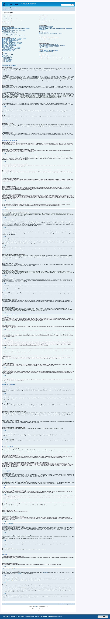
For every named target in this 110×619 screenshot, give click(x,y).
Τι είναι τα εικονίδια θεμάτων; (6, 61)
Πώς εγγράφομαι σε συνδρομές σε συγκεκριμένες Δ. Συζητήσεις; (49, 46)
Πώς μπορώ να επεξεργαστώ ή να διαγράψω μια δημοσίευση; (12, 39)
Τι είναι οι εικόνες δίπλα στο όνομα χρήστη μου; (9, 32)
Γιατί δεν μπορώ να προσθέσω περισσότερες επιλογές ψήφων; (12, 42)
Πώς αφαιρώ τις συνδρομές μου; (44, 47)
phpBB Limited (45, 572)
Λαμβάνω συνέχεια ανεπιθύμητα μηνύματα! (45, 27)
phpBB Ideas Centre (9, 580)
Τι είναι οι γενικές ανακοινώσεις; (7, 57)
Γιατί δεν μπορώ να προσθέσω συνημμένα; (9, 45)
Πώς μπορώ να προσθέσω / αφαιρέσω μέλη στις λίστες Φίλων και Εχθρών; (50, 33)
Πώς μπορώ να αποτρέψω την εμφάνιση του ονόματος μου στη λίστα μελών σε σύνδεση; (16, 28)
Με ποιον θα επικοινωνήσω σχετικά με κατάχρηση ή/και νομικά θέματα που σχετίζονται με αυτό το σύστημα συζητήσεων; (55, 57)
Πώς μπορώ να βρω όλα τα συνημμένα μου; (46, 51)
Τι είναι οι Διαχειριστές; (42, 16)
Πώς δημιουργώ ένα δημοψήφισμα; (7, 41)
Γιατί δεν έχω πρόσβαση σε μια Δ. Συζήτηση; (9, 44)
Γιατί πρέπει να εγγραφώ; (6, 16)
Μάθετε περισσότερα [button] (57, 616)
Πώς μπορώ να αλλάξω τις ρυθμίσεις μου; (8, 27)
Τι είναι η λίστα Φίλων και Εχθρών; (44, 32)
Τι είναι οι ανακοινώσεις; (6, 58)
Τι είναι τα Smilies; (5, 55)
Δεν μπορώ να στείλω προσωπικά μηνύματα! (46, 26)
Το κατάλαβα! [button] (103, 616)
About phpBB (20, 573)
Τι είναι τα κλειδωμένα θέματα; (7, 60)
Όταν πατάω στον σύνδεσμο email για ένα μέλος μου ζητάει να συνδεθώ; (13, 35)
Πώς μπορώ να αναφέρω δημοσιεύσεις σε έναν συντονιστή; (11, 47)
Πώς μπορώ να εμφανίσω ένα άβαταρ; (8, 33)
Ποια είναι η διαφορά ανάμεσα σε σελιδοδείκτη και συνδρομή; (48, 44)
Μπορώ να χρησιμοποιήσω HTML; (7, 54)
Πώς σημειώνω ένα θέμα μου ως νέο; (8, 50)
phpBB (10, 173)
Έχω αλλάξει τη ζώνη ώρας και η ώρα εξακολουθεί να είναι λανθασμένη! (13, 30)
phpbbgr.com (43, 608)
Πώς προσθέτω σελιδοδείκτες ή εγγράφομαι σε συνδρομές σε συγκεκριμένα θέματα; (52, 45)
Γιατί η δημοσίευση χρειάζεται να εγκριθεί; (8, 49)
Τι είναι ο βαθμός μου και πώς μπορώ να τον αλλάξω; (10, 34)
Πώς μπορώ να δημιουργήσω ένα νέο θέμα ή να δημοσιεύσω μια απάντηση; (14, 38)
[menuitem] (13, 8)
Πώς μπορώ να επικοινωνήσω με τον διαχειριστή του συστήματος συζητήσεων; (51, 58)
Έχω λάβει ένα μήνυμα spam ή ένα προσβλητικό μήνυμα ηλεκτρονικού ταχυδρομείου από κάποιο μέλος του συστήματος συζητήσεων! (55, 29)
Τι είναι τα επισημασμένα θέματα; (7, 59)
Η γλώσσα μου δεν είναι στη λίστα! (7, 31)
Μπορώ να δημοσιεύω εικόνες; (7, 56)
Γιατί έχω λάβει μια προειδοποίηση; (7, 46)
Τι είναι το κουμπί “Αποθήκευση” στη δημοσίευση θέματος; (11, 48)
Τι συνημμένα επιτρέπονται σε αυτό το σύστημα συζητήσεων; (48, 50)
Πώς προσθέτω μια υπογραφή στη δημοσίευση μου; (10, 40)
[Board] (11, 4)
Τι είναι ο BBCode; (5, 53)
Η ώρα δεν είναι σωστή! (6, 29)
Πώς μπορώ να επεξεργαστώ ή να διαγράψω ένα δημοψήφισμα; (12, 43)
